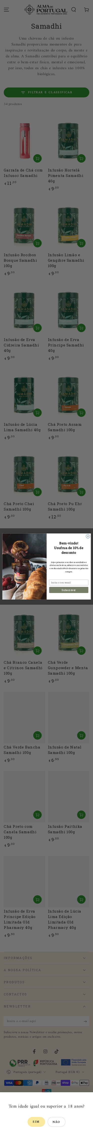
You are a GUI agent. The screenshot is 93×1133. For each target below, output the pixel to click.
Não (57, 1122)
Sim (36, 1122)
